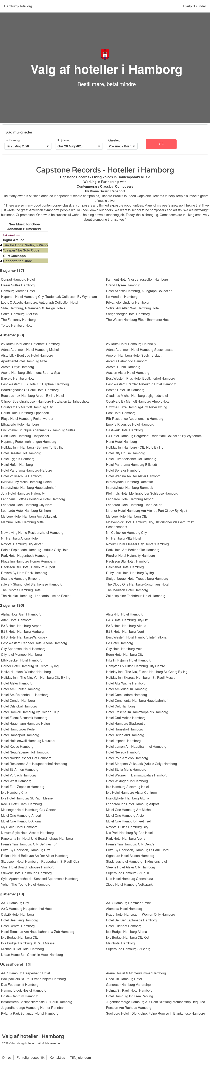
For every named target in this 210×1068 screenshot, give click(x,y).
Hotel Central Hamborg (18, 925)
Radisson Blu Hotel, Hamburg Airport (28, 567)
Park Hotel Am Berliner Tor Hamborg (132, 549)
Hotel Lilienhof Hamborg (124, 925)
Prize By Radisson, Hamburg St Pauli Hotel (137, 850)
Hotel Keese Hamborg (17, 746)
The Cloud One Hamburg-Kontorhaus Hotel (137, 584)
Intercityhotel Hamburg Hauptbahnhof (28, 487)
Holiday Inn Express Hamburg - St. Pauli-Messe (140, 677)
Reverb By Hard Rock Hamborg (24, 572)
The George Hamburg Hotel (21, 590)
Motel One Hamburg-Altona (21, 821)
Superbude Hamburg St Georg (128, 948)
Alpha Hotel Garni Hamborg (21, 614)
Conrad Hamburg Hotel (18, 279)
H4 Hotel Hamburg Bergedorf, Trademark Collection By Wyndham (154, 435)
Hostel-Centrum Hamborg (19, 996)
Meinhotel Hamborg (120, 943)
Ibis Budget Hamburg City (19, 937)
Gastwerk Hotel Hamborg (124, 430)
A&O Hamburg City (15, 902)
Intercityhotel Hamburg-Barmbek (129, 487)
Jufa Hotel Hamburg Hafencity (23, 493)
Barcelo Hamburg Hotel (18, 378)
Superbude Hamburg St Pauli (127, 872)
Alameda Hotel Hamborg (124, 908)
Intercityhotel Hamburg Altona (127, 798)
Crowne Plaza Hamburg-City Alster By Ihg (136, 407)
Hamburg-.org (18, 6)
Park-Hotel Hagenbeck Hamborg (24, 555)
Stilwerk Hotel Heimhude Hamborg (26, 872)
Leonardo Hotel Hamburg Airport (129, 499)
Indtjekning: (13, 140)
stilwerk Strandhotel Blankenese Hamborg (31, 584)
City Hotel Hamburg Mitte (124, 648)
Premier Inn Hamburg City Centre (130, 844)
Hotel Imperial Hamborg (123, 740)
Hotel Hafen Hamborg (17, 464)
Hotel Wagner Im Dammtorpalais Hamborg (137, 775)
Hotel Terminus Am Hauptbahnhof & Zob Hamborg (37, 931)
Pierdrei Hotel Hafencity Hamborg (130, 555)
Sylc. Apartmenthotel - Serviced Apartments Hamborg (40, 878)
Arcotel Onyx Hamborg (17, 366)
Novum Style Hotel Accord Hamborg (27, 832)
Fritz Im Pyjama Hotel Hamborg (128, 660)
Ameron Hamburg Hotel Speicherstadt (133, 355)
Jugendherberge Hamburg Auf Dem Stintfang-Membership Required (155, 1001)
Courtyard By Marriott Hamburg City (27, 407)
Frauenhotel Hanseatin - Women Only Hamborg (140, 914)
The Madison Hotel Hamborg (127, 590)
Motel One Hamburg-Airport (21, 815)
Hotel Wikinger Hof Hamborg (127, 781)
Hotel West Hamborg (16, 781)
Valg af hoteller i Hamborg (107, 68)
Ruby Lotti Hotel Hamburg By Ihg (130, 572)
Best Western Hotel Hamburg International (136, 637)
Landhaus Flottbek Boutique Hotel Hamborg (33, 499)
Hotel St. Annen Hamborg (19, 769)
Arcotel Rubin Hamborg (123, 366)
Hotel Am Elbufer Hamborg (20, 689)
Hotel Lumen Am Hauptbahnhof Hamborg (136, 746)
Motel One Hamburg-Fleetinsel (128, 821)
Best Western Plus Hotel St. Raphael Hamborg (35, 384)
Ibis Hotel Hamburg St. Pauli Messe (27, 798)
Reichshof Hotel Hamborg (125, 567)
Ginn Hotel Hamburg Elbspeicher (25, 435)
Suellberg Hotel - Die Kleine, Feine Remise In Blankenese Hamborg (155, 1013)
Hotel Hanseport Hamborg (20, 735)
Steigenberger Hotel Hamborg (128, 313)
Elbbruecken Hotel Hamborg (21, 660)
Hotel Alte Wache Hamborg (126, 683)
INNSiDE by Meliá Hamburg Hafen (26, 481)
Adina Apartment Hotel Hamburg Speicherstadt (140, 349)
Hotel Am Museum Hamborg (126, 689)
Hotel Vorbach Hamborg (18, 775)
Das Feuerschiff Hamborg (20, 984)
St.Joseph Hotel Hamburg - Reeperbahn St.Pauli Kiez (40, 861)
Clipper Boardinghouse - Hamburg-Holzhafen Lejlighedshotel (45, 401)
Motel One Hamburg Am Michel (129, 809)
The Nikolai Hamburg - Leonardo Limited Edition (36, 595)
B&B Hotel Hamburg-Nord (125, 631)
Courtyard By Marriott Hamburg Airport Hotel (138, 401)
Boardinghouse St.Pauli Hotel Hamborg (30, 389)
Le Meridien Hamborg (122, 296)
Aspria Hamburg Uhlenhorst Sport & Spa (30, 372)
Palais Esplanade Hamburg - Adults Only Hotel (35, 549)
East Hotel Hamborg (121, 412)
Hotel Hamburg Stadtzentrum (127, 723)
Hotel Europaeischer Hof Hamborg (131, 458)
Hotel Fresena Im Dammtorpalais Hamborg (137, 712)
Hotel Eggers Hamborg (17, 458)
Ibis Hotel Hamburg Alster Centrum (131, 792)
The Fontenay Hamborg (18, 319)
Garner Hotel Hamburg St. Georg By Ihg (30, 666)
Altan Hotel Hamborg (16, 620)
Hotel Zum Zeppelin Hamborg (22, 786)
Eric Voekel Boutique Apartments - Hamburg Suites (38, 430)
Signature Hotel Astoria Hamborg (130, 855)
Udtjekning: (64, 140)
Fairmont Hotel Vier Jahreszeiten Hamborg (137, 279)
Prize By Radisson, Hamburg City (25, 850)
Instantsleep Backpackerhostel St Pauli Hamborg (36, 1001)
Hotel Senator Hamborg (123, 470)
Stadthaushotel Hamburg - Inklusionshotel (136, 861)
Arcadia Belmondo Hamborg (126, 361)
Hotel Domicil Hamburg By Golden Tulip (30, 712)
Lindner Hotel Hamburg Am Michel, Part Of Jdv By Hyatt (146, 510)
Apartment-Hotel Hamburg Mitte (24, 361)
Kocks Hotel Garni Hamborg (21, 804)
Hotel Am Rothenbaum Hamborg (25, 694)
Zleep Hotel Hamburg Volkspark (129, 884)
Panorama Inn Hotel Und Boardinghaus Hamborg (37, 838)
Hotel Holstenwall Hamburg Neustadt (28, 740)
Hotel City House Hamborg (125, 453)
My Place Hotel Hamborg (19, 827)
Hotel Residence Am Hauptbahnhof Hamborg (34, 763)
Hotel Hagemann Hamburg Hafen (25, 723)
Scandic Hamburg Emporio (20, 578)
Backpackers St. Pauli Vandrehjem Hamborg (33, 978)
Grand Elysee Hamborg (123, 285)
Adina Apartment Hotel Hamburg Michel (30, 349)
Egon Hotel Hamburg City (124, 654)
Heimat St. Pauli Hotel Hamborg (129, 990)
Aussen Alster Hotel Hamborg (127, 372)
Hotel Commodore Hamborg (126, 694)
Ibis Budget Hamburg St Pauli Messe (28, 943)
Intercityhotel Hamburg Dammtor (129, 481)
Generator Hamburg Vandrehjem (129, 984)
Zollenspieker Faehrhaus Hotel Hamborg (135, 595)
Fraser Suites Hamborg (18, 285)
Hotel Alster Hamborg (16, 683)
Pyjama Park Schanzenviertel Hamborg (29, 1013)
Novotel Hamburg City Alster (21, 544)
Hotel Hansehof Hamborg (124, 729)
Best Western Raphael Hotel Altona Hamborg (34, 643)
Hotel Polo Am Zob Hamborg (127, 758)
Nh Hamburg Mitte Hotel (123, 538)
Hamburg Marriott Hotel (18, 290)
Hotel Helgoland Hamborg (125, 735)
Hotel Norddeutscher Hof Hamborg (26, 758)
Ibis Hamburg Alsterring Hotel (127, 786)
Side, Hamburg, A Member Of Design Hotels (33, 308)
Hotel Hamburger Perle (18, 729)
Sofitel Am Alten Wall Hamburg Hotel (133, 308)
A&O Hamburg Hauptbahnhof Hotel (26, 908)
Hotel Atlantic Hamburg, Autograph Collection (139, 290)
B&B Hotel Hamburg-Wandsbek (24, 637)
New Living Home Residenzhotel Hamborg (32, 532)
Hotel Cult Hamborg (120, 706)
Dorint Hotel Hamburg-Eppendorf (25, 412)
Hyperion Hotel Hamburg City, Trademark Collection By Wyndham (49, 296)
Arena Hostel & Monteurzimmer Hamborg (136, 973)
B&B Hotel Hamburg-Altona (126, 625)
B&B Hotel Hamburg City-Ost (127, 620)
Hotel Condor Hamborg (18, 700)
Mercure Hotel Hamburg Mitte (22, 522)
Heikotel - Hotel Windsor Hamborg (26, 671)
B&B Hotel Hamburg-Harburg (22, 631)
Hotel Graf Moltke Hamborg (126, 717)
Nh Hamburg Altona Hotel (20, 538)
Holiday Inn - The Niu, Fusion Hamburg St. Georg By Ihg (146, 671)
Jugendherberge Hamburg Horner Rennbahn (33, 1007)
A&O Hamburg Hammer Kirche (128, 902)
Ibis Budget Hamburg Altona (126, 931)
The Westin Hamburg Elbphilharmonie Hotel (138, 319)
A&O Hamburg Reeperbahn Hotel (25, 973)
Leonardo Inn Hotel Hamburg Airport (132, 804)
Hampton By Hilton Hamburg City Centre (135, 666)
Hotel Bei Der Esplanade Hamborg (131, 920)
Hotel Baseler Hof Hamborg (21, 453)
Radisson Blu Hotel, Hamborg (128, 561)
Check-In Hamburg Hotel (124, 978)
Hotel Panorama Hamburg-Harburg (26, 470)
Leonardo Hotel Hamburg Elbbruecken (134, 504)
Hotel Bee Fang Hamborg (19, 920)
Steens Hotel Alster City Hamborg (130, 867)
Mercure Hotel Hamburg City (126, 516)
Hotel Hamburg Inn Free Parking (129, 996)
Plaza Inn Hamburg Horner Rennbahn (28, 561)
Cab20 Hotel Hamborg (17, 914)
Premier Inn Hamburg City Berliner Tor (29, 844)
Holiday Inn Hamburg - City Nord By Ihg (134, 447)
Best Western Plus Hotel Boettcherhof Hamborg (140, 378)
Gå (161, 144)
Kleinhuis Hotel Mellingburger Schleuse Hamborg (142, 493)
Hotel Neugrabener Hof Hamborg (25, 752)
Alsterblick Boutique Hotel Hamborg (27, 355)
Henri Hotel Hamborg (121, 441)
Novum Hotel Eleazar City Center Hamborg (137, 544)
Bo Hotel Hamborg (119, 643)
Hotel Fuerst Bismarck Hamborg (24, 717)
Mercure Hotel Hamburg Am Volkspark (29, 516)
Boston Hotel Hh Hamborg (125, 389)
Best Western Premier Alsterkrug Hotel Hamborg (141, 384)
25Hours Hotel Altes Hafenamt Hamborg (30, 343)
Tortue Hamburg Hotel (17, 325)
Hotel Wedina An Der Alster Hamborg (133, 476)
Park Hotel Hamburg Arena (125, 838)
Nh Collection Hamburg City (126, 532)
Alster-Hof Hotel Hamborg (124, 614)
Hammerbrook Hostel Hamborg (23, 990)
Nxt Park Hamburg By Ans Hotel (129, 832)
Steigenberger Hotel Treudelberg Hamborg (137, 578)
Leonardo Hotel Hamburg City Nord (26, 504)
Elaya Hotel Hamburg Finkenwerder (27, 418)
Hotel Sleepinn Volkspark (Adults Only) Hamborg (141, 763)
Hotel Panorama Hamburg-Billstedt (131, 464)
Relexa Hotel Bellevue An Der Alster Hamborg (34, 855)
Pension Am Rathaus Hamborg (128, 1007)
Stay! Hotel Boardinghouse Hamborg (28, 867)
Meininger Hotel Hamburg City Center (28, 809)
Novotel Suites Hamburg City (127, 827)
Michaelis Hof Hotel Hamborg (22, 948)
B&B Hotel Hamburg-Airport (21, 625)
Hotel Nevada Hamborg (123, 752)
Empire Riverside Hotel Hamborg (130, 424)
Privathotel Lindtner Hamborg (127, 302)
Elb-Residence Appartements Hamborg (134, 418)
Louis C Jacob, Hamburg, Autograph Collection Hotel (39, 302)
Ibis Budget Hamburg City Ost (127, 937)
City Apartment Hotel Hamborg (23, 648)
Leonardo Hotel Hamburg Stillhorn (26, 510)
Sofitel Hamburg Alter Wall (20, 313)
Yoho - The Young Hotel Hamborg (25, 884)
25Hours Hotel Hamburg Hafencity (131, 343)
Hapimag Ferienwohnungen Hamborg (28, 441)
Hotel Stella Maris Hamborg (126, 769)
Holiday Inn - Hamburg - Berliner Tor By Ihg (32, 447)
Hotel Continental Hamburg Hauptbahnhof (136, 700)
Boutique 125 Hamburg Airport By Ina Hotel (32, 395)
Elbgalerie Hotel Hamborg (20, 424)
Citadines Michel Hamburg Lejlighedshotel (137, 395)
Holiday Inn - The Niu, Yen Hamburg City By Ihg (35, 677)
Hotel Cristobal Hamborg (19, 706)
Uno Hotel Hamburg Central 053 (129, 878)
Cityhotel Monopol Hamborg (21, 654)
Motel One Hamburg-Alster (125, 815)
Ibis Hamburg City (14, 792)
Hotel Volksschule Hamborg (21, 476)
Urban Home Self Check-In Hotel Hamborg (32, 954)
